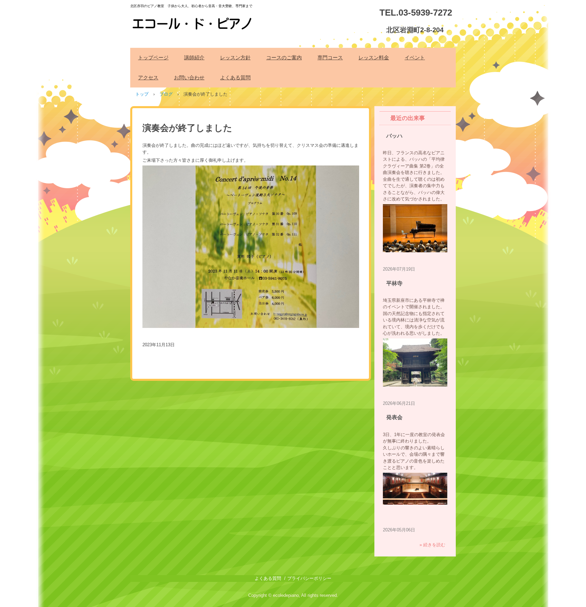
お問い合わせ (189, 77)
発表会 (394, 417)
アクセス (148, 77)
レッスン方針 (235, 57)
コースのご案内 (284, 57)
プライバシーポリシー (309, 578)
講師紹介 (194, 57)
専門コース (330, 57)
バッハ (394, 136)
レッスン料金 (373, 57)
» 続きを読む (432, 544)
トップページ (153, 57)
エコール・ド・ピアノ (193, 20)
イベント (415, 57)
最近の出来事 (407, 118)
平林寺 (394, 283)
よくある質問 (235, 77)
